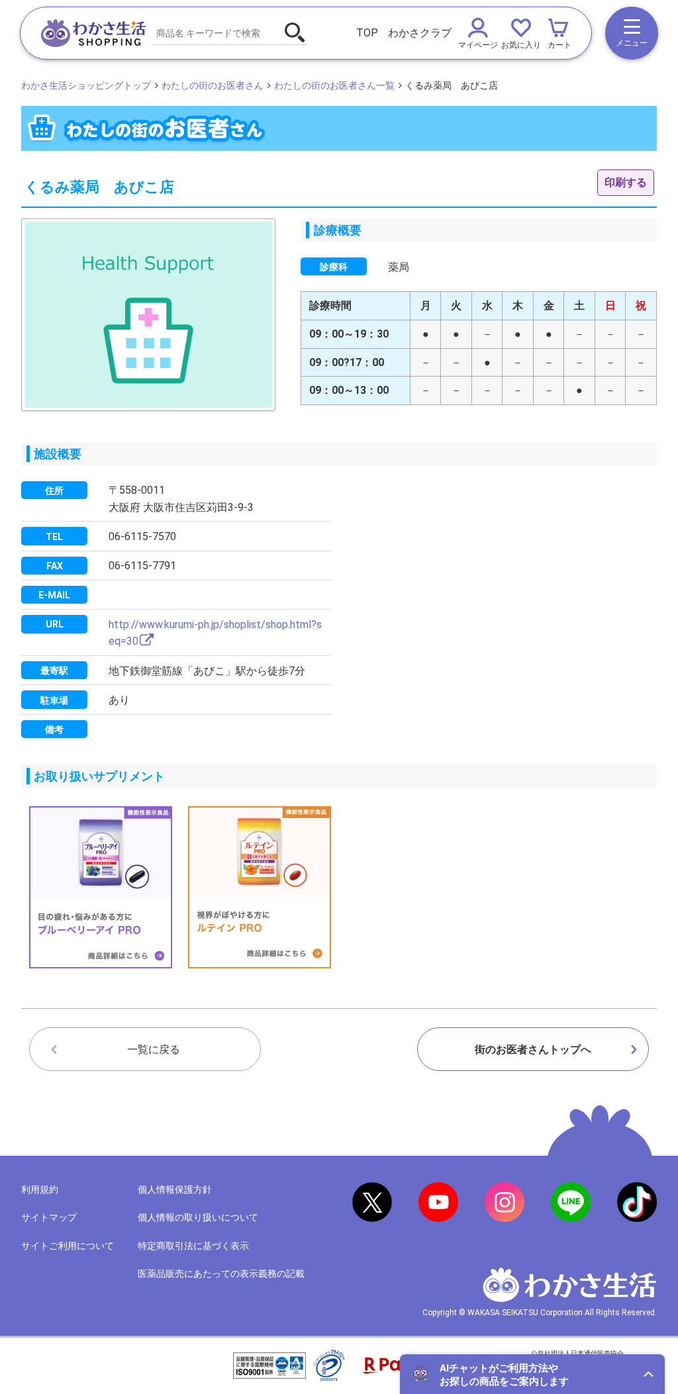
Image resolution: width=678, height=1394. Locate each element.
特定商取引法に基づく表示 (193, 1245)
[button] (532, 1374)
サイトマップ (49, 1217)
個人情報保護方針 (175, 1189)
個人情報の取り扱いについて (198, 1217)
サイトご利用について (67, 1245)
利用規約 (39, 1189)
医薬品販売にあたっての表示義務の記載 (221, 1273)
